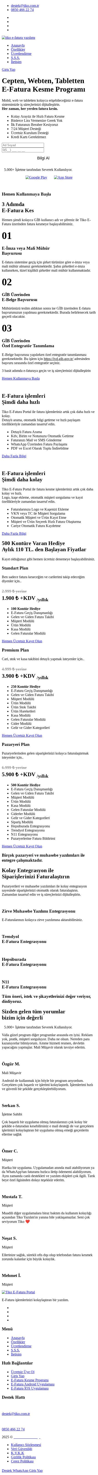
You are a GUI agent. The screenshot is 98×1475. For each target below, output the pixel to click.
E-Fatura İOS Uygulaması (30, 1388)
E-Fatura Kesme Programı (30, 1380)
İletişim (16, 62)
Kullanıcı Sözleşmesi (26, 1445)
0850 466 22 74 (22, 10)
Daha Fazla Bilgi (14, 456)
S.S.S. (15, 58)
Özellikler (18, 49)
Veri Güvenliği (21, 1449)
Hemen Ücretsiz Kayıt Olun (22, 641)
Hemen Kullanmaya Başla (21, 378)
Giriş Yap (8, 69)
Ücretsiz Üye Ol (22, 1372)
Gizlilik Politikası (23, 1457)
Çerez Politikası (22, 1461)
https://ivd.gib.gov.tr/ (58, 359)
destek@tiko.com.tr (25, 6)
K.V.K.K (17, 1453)
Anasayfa (18, 45)
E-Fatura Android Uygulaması (32, 1384)
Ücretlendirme (21, 54)
